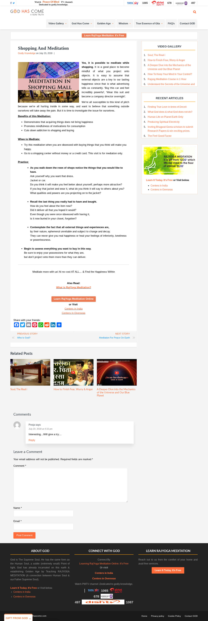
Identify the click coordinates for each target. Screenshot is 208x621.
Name (17, 508)
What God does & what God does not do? (170, 112)
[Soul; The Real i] (30, 384)
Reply (32, 440)
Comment (19, 465)
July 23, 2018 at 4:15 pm (41, 429)
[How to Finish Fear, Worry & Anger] (73, 384)
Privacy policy (157, 616)
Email (17, 521)
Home (144, 616)
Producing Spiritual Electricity (164, 122)
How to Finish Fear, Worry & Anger (73, 389)
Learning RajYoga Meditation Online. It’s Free (104, 563)
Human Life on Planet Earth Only (165, 117)
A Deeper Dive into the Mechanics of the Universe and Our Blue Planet (116, 392)
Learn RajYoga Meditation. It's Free (104, 35)
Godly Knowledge (26, 53)
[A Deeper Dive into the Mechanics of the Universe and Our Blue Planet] (117, 384)
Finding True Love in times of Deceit (167, 107)
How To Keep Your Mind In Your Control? (170, 74)
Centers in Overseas (73, 313)
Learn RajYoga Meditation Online (73, 298)
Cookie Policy (174, 616)
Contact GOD (191, 616)
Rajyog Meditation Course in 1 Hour (167, 79)
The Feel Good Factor (159, 136)
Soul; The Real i (18, 389)
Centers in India (74, 308)
